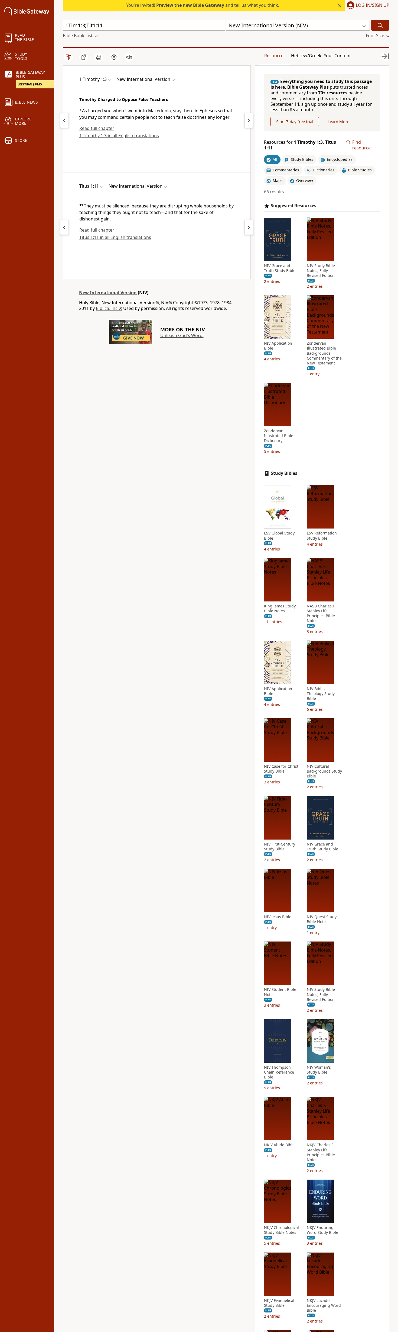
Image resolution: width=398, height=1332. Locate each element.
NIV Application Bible (278, 346)
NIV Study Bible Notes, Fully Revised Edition (321, 270)
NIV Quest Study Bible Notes (322, 919)
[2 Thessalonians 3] (64, 120)
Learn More (338, 121)
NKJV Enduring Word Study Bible (322, 1230)
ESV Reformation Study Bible (322, 535)
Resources (275, 56)
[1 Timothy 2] (248, 120)
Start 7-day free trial (294, 121)
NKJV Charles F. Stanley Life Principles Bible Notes (321, 1152)
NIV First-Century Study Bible (279, 846)
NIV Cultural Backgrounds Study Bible (324, 771)
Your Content (337, 56)
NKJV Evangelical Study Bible (279, 1303)
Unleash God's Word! (182, 335)
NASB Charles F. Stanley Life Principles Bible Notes (321, 613)
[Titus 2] (248, 227)
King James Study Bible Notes (280, 608)
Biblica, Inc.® (109, 308)
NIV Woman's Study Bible (319, 1070)
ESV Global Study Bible (279, 535)
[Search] (380, 25)
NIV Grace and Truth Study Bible (279, 268)
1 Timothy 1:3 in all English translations (119, 136)
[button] (367, 5)
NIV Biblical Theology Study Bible (321, 693)
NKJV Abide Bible (279, 1144)
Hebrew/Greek (306, 56)
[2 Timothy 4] (64, 227)
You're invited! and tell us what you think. (202, 5)
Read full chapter (96, 128)
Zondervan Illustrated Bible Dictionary (278, 435)
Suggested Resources (293, 206)
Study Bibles (284, 473)
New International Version (108, 293)
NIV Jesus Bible (277, 916)
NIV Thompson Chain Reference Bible (279, 1072)
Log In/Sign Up (372, 5)
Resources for (300, 145)
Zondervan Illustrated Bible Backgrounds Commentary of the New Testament (324, 353)
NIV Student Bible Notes (280, 992)
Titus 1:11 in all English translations (115, 237)
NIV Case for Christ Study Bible (281, 769)
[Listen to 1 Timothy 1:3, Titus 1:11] (129, 57)
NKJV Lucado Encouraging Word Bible (324, 1305)
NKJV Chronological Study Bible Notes (281, 1230)
